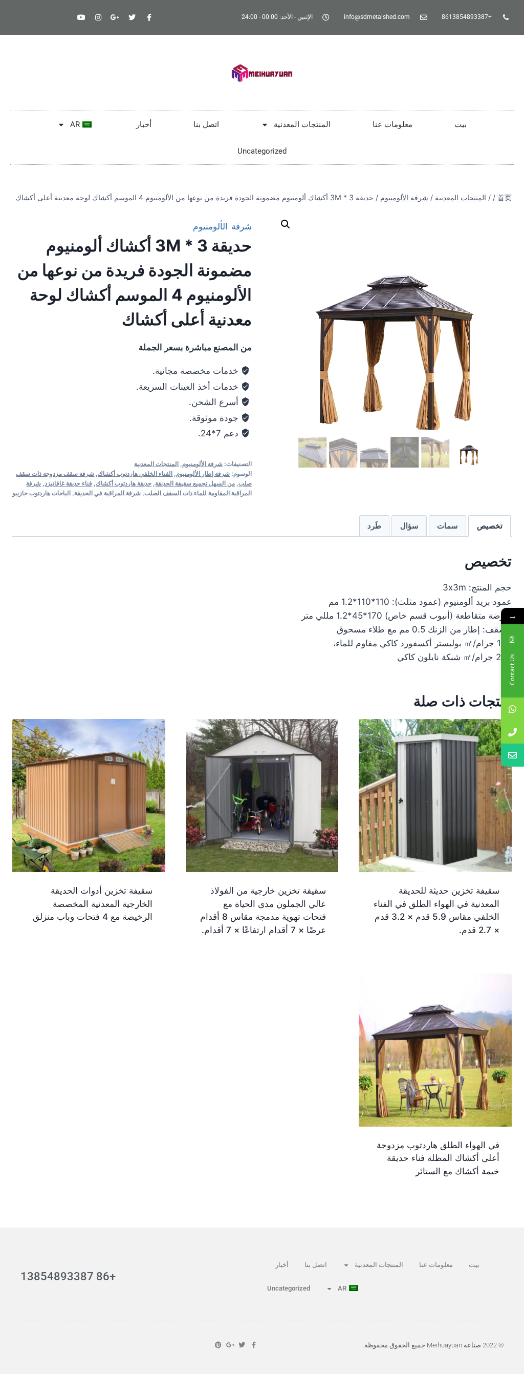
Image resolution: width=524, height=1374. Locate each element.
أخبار (143, 124)
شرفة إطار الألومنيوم (203, 473)
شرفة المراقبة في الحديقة (107, 493)
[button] (285, 224)
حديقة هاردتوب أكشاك (123, 483)
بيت (460, 124)
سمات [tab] (447, 526)
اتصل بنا (206, 124)
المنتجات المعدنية (302, 124)
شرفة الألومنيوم (222, 226)
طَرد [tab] (374, 526)
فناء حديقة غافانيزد (68, 483)
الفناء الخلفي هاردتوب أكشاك (135, 473)
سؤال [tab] (409, 526)
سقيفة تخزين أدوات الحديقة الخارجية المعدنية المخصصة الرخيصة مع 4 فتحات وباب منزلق (92, 903)
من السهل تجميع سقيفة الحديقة (195, 483)
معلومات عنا (392, 124)
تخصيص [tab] (490, 526)
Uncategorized (262, 151)
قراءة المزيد (134, 949)
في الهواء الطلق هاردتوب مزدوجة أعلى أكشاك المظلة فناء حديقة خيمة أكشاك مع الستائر (438, 1158)
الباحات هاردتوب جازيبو (41, 493)
